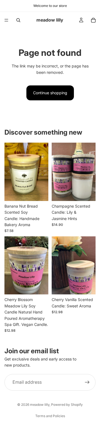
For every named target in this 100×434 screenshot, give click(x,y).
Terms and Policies (50, 416)
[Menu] (6, 20)
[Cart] (93, 20)
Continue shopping (50, 92)
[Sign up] (87, 382)
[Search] (18, 20)
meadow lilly (39, 404)
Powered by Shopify (67, 404)
